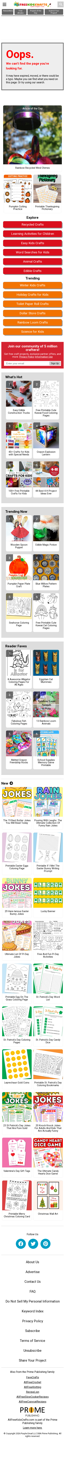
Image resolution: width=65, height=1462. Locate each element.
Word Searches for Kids (32, 252)
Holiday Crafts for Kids (32, 295)
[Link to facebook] (21, 1244)
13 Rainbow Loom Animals (46, 722)
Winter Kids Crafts (32, 285)
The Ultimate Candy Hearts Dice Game (48, 1172)
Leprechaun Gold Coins (16, 1082)
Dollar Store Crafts (33, 313)
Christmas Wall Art (48, 1214)
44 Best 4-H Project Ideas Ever (46, 492)
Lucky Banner (48, 911)
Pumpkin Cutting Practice (18, 208)
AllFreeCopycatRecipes (32, 1401)
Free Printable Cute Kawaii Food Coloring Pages (46, 413)
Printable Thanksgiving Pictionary (47, 208)
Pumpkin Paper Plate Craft (19, 585)
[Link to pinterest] (45, 1244)
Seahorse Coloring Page (19, 624)
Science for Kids (32, 332)
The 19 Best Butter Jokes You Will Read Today (17, 822)
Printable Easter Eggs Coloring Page (17, 867)
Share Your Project (32, 1360)
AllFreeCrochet (32, 1382)
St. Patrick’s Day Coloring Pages (17, 1041)
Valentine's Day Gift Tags (17, 1171)
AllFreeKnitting (32, 1387)
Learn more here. (32, 1427)
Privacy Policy (26, 356)
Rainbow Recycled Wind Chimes (32, 168)
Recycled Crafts (33, 224)
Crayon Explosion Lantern (46, 453)
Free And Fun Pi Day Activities (48, 955)
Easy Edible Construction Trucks (19, 411)
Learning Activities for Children (32, 234)
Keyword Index (33, 1311)
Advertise (33, 1272)
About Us (32, 1262)
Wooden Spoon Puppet (19, 546)
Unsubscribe (33, 1351)
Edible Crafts (33, 271)
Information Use (44, 356)
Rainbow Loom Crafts (32, 322)
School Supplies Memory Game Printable (46, 763)
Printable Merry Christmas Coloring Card (17, 1215)
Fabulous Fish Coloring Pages (19, 722)
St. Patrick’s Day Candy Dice (48, 1041)
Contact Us (32, 1282)
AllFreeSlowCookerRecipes (32, 1396)
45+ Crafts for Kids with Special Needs (19, 453)
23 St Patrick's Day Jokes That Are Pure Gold (16, 1127)
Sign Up (55, 363)
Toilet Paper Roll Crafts (32, 304)
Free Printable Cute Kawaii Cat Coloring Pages (46, 626)
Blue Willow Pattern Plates (46, 585)
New (4, 783)
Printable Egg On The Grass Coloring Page (17, 998)
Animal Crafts (32, 261)
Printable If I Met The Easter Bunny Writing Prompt (48, 869)
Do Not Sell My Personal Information (33, 1301)
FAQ (33, 1291)
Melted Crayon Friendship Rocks (19, 761)
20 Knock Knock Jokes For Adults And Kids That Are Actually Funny (48, 1128)
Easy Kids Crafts (32, 243)
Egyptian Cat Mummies (46, 680)
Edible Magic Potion (46, 545)
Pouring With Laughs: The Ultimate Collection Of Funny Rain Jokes (48, 823)
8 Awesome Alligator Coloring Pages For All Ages (19, 682)
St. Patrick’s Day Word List (48, 998)
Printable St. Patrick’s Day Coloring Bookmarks (48, 1084)
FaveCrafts (32, 1377)
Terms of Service (32, 1341)
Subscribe (32, 1331)
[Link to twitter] (33, 1244)
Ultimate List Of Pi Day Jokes (17, 955)
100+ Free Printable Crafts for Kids (19, 492)
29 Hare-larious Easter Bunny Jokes (17, 912)
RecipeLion (32, 1392)
